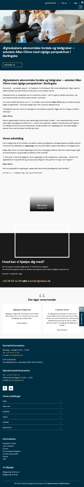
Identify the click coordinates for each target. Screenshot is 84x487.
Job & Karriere (8, 446)
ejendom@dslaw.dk (16, 380)
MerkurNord (65, 483)
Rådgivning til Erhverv (11, 472)
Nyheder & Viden (9, 443)
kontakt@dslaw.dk (39, 281)
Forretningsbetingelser (12, 451)
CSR (4, 459)
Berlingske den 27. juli (25, 102)
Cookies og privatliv (10, 454)
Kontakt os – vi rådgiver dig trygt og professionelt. (23, 173)
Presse (5, 456)
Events (5, 448)
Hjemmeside (52, 483)
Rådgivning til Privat (10, 474)
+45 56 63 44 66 (12, 281)
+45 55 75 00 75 (12, 375)
